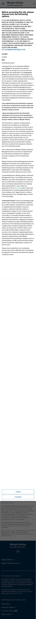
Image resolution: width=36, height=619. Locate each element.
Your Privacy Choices (8, 611)
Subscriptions (5, 604)
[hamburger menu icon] (3, 4)
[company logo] (15, 4)
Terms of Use (17, 188)
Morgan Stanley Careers (10, 563)
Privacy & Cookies (7, 607)
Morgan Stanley (6, 560)
